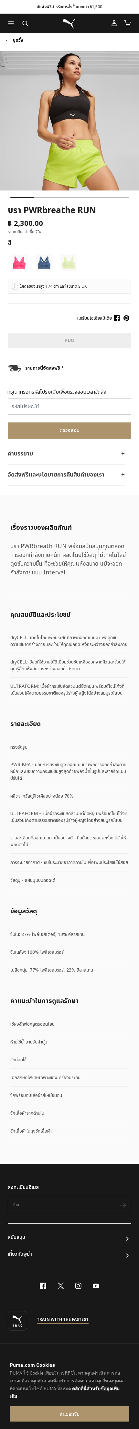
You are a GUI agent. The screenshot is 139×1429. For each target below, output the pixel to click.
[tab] (22, 197)
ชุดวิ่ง (18, 40)
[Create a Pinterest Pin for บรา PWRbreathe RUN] (126, 318)
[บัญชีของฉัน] (114, 23)
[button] (12, 23)
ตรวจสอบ (69, 430)
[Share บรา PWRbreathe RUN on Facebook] (117, 318)
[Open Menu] (12, 23)
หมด (69, 340)
